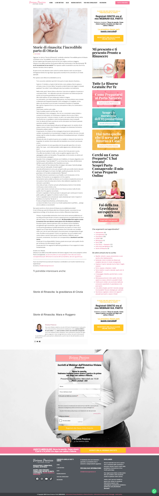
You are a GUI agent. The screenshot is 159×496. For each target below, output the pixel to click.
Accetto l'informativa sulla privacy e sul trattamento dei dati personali (78, 402)
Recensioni (103, 2)
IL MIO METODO (59, 2)
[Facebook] (37, 470)
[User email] (39, 307)
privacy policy (97, 405)
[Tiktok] (51, 470)
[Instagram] (35, 307)
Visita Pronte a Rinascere (43, 465)
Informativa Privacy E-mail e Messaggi (104, 485)
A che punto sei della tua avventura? (68, 387)
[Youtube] (37, 307)
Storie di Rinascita (101, 248)
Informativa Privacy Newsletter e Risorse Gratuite (79, 485)
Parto (97, 242)
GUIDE (98, 238)
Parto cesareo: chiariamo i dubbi (106, 268)
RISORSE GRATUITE (76, 2)
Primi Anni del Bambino (103, 246)
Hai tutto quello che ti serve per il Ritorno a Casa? (108, 137)
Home (51, 2)
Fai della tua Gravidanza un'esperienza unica (109, 210)
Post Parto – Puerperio (103, 244)
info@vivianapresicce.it (46, 266)
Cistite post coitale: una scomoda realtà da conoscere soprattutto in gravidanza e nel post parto (109, 284)
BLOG (67, 2)
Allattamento (100, 232)
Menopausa (99, 240)
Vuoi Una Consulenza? (90, 2)
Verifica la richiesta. (64, 407)
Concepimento (100, 234)
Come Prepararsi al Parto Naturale (108, 96)
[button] (154, 491)
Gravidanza (99, 236)
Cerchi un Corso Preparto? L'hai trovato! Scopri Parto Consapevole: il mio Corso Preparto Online (107, 165)
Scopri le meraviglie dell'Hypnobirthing (109, 115)
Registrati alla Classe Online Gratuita (79, 419)
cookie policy (118, 485)
